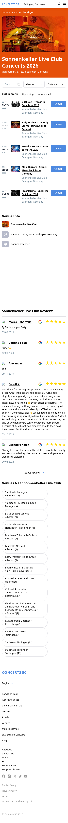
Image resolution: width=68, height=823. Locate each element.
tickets (58, 103)
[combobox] (36, 4)
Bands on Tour (10, 693)
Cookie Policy (9, 785)
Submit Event (9, 765)
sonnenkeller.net (20, 244)
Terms (5, 796)
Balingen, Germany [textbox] (34, 4)
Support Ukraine (11, 769)
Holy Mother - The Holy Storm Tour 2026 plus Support (35, 126)
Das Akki (14, 384)
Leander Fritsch (19, 445)
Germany (6, 12)
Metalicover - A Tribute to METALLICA (35, 148)
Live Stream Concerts (13, 734)
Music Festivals (10, 728)
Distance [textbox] (52, 84)
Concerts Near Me (12, 705)
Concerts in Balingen (23, 12)
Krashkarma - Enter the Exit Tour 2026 (35, 192)
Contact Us (8, 753)
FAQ (4, 761)
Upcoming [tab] (28, 94)
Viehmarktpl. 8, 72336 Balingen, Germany (25, 71)
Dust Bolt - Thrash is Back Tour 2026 (33, 103)
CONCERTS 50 (10, 4)
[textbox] (8, 683)
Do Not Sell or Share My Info (17, 801)
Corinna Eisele (18, 343)
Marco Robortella (20, 322)
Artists (5, 717)
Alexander (15, 363)
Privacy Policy (9, 790)
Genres (6, 711)
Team (5, 757)
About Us (7, 749)
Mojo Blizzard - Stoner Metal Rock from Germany (34, 170)
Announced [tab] (44, 94)
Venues (6, 723)
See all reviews (32, 472)
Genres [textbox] (30, 84)
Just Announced (10, 699)
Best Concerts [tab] (10, 93)
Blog (4, 740)
